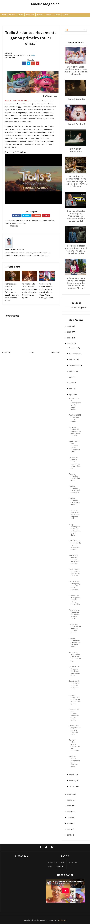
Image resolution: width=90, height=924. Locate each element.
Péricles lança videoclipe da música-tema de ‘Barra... (74, 614)
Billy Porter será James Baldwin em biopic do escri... (74, 514)
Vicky (21, 249)
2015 (69, 835)
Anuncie (57, 14)
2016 (69, 829)
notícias (51, 220)
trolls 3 (8, 223)
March (72, 775)
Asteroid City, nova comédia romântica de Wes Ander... (74, 714)
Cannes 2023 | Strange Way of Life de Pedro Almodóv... (74, 585)
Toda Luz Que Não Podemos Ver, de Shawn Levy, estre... (74, 446)
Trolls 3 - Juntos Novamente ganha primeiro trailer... (74, 761)
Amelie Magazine (45, 4)
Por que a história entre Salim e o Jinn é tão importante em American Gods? (76, 250)
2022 (69, 794)
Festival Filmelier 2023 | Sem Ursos (74, 501)
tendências (60, 867)
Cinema (20, 14)
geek (63, 862)
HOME (4, 14)
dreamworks (37, 220)
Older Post (55, 352)
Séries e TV (30, 14)
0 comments (10, 58)
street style (73, 862)
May (71, 389)
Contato (65, 14)
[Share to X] (15, 226)
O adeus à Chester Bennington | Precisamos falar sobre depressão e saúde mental (76, 216)
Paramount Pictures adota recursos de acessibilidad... (74, 463)
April (71, 394)
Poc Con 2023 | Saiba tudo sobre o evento (75, 418)
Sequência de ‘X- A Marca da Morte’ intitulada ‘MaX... (74, 685)
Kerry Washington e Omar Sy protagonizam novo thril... (74, 529)
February (73, 781)
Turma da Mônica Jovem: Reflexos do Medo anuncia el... (74, 745)
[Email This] (11, 226)
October (72, 359)
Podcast (48, 14)
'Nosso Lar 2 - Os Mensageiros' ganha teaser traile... (75, 404)
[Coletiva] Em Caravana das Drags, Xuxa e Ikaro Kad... (74, 671)
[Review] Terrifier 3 (76, 124)
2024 (69, 338)
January (72, 786)
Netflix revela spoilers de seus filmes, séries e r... (74, 572)
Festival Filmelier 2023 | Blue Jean (74, 477)
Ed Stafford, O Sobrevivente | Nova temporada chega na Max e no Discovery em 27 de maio (76, 181)
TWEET (27, 215)
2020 (69, 806)
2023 (69, 344)
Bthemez (62, 920)
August (72, 371)
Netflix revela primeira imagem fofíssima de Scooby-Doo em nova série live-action (12, 292)
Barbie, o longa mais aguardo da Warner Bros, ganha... (75, 699)
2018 (69, 818)
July (71, 377)
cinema (27, 220)
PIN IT (47, 215)
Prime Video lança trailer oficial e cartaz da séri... (74, 730)
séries (50, 867)
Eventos (39, 14)
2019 (69, 812)
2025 (69, 332)
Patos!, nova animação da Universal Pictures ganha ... (75, 628)
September (73, 365)
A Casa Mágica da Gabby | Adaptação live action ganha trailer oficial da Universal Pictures (76, 283)
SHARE (17, 215)
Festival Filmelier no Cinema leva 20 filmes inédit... (74, 642)
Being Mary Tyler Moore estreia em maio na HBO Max (75, 656)
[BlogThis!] (13, 226)
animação (8, 53)
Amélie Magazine (78, 307)
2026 (69, 326)
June (71, 383)
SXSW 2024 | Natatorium (76, 150)
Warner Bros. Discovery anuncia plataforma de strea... (74, 559)
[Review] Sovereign (76, 99)
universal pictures (19, 223)
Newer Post (6, 352)
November (73, 354)
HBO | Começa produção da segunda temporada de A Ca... (75, 545)
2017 (69, 823)
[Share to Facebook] (17, 226)
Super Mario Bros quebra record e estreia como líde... (74, 600)
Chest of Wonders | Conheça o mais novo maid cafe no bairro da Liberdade (76, 71)
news (45, 220)
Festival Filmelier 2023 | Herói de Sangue (74, 489)
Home (31, 352)
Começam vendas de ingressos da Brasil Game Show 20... (75, 431)
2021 (69, 800)
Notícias (12, 14)
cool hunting (52, 862)
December (73, 348)
